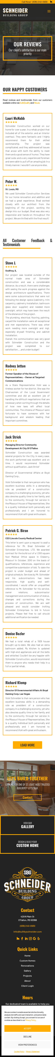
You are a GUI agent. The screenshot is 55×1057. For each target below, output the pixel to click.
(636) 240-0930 (40, 1)
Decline (27, 1036)
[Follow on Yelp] (39, 939)
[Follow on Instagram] (30, 939)
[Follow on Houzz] (18, 939)
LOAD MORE (27, 745)
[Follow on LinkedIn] (26, 939)
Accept (27, 1028)
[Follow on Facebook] (22, 939)
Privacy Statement (33, 1051)
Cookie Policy (19, 1051)
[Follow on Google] (34, 939)
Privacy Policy (30, 1020)
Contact (27, 797)
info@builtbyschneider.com (27, 931)
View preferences (27, 1045)
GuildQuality (25, 102)
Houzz (36, 102)
